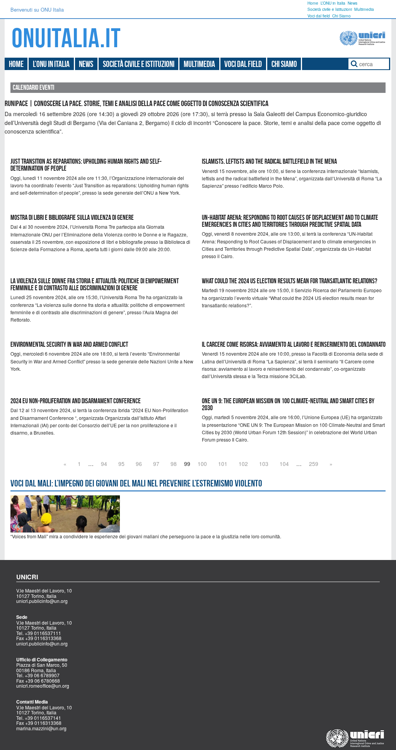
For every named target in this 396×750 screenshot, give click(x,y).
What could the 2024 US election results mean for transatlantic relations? (289, 281)
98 (174, 463)
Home (312, 3)
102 (243, 463)
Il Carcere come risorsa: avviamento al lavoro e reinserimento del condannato (294, 344)
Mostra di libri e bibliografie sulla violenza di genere (72, 217)
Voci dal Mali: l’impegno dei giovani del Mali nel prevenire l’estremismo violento (136, 483)
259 (313, 463)
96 (139, 463)
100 (202, 463)
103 (263, 463)
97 (156, 463)
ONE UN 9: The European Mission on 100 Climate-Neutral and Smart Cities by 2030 (288, 404)
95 (121, 463)
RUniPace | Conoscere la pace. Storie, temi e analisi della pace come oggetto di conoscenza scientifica (136, 103)
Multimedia (364, 9)
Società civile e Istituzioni (329, 9)
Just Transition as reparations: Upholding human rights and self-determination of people (86, 165)
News (352, 3)
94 (104, 463)
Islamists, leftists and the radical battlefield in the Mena (269, 161)
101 (222, 463)
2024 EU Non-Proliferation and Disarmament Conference (75, 401)
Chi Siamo (341, 16)
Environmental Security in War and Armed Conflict (69, 344)
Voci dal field (318, 16)
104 (284, 463)
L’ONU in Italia (333, 3)
